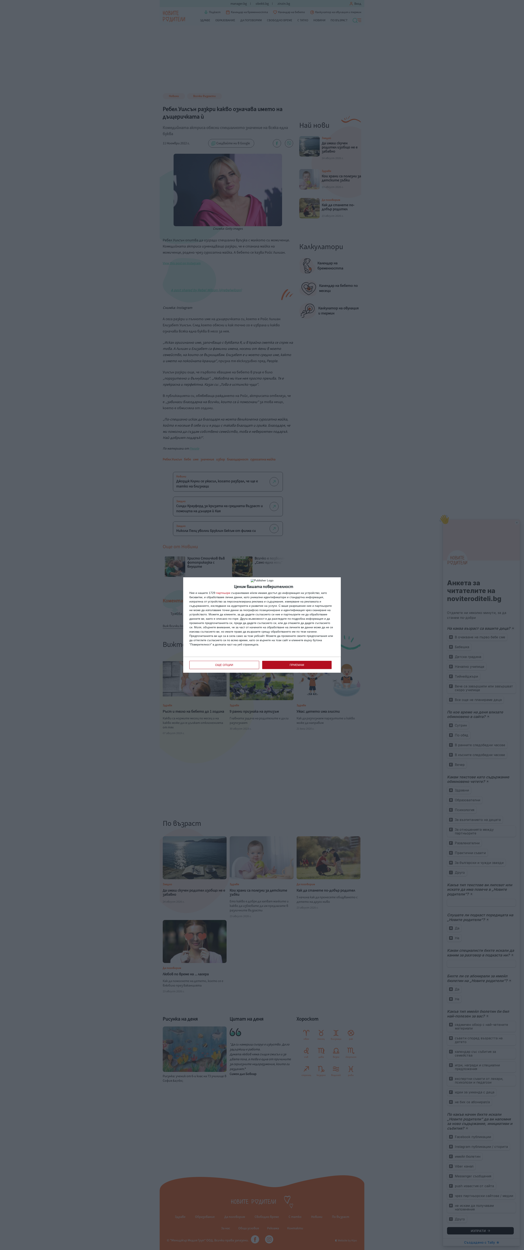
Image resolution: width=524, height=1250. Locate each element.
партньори (223, 592)
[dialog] (262, 625)
